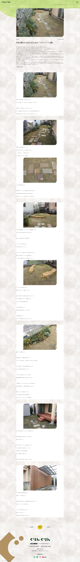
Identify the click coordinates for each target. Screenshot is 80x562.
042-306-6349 (35, 546)
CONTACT (40, 554)
